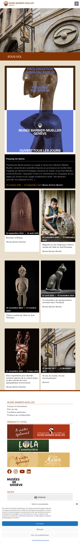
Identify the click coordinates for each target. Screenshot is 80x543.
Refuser (40, 529)
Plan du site (12, 409)
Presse (42, 497)
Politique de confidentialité (18, 415)
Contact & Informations (17, 406)
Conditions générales (16, 412)
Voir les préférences (40, 535)
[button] (77, 504)
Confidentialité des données (40, 540)
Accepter (40, 523)
